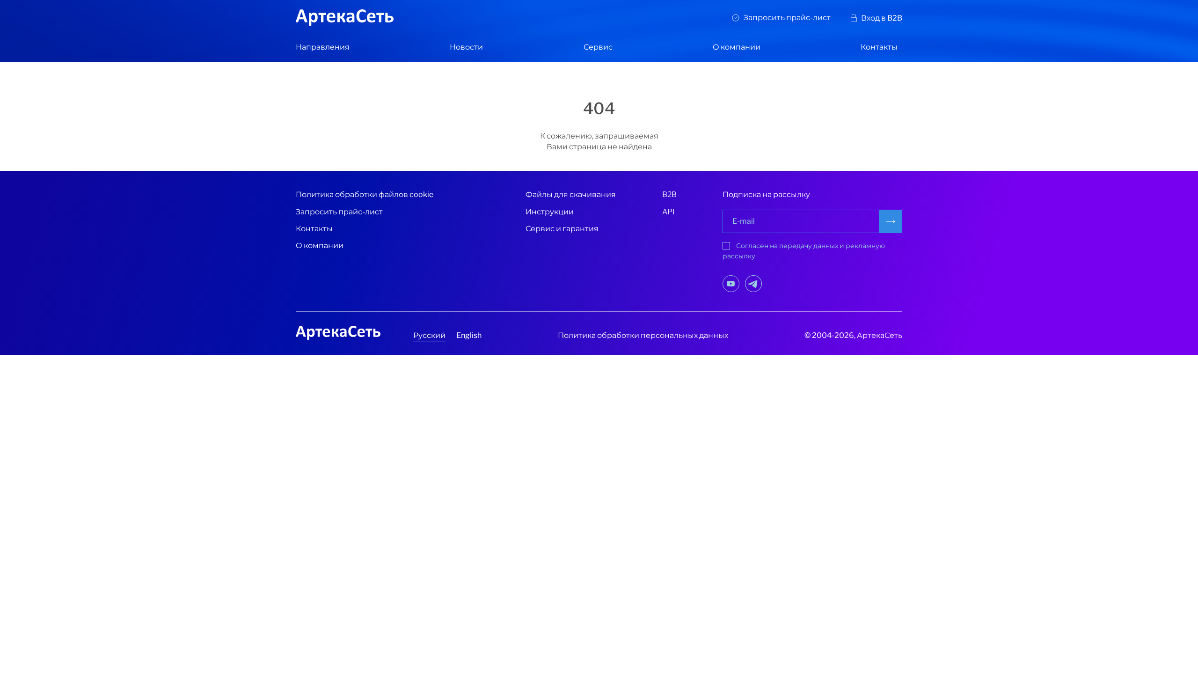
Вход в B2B (881, 18)
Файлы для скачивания (571, 194)
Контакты (879, 47)
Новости (466, 47)
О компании (736, 47)
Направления (323, 47)
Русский (429, 335)
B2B (669, 194)
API (668, 211)
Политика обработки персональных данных (643, 335)
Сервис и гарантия (562, 228)
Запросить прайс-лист (787, 17)
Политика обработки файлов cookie (364, 194)
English (469, 335)
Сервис (598, 47)
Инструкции (550, 211)
